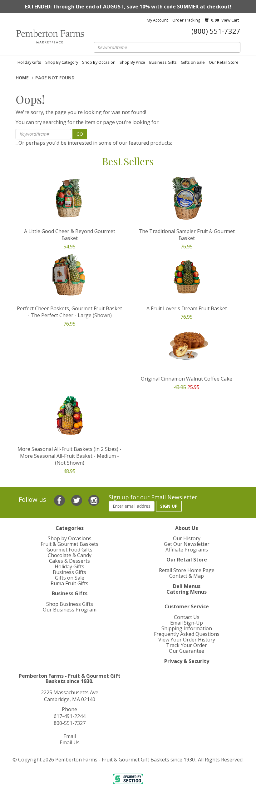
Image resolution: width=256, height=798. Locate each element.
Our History (186, 538)
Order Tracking (186, 20)
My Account (157, 20)
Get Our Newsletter (186, 544)
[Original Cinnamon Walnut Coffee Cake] (186, 345)
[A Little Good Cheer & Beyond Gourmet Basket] (69, 198)
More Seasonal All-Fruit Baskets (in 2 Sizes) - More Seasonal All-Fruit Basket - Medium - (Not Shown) (69, 456)
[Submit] (238, 44)
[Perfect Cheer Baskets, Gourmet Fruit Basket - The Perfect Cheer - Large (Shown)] (69, 275)
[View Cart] (206, 20)
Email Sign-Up (186, 623)
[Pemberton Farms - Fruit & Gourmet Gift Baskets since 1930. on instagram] (93, 499)
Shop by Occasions (69, 538)
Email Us (70, 742)
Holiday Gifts (29, 62)
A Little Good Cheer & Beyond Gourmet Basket (69, 235)
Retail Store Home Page (186, 570)
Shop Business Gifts (69, 604)
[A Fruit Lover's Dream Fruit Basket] (186, 275)
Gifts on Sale (193, 62)
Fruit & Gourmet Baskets (69, 544)
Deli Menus (186, 586)
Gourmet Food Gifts (69, 549)
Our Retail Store (224, 62)
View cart (230, 20)
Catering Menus (186, 592)
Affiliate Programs (186, 549)
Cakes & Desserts (69, 561)
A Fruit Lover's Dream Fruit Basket (186, 308)
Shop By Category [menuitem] (61, 62)
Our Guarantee (186, 651)
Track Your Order (186, 645)
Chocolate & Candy (69, 555)
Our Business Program (69, 609)
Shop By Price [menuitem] (132, 62)
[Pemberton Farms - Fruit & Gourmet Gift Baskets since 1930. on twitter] (77, 499)
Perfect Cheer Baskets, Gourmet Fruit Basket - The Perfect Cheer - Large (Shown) (69, 312)
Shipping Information (186, 628)
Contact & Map (186, 576)
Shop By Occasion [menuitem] (99, 62)
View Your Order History (186, 639)
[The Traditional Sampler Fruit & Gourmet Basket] (186, 198)
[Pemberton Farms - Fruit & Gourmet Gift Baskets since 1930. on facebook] (60, 499)
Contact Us (186, 617)
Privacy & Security (186, 661)
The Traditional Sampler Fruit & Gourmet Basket (187, 235)
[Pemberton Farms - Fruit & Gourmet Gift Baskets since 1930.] (50, 36)
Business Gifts (163, 62)
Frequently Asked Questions (186, 634)
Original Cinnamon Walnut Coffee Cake (186, 378)
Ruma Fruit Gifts (69, 583)
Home (22, 78)
